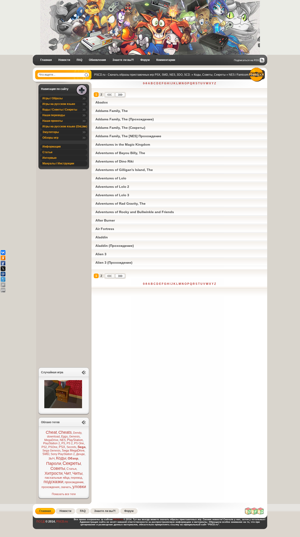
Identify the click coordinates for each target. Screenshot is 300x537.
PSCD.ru (62, 521)
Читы (77, 473)
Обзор (73, 458)
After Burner (105, 220)
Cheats (65, 432)
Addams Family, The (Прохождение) (124, 119)
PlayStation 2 (51, 443)
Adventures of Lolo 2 (112, 187)
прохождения (50, 487)
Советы (57, 468)
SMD (45, 454)
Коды (61, 458)
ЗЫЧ (52, 458)
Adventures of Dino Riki (114, 161)
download (53, 436)
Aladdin (101, 237)
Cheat (51, 432)
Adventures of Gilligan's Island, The (124, 170)
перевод (76, 477)
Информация (51, 146)
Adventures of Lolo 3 (112, 195)
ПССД (40, 521)
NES (63, 440)
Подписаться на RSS (246, 60)
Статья (71, 468)
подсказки (53, 481)
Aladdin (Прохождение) (114, 246)
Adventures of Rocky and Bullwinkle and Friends (134, 212)
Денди (80, 454)
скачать (66, 487)
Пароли (53, 463)
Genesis (74, 436)
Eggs (64, 436)
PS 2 (70, 443)
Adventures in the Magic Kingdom (122, 144)
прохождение (74, 482)
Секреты (72, 463)
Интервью (49, 157)
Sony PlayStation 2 (63, 454)
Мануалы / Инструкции (58, 163)
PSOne (52, 447)
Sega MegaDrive (73, 450)
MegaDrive (51, 440)
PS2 (44, 447)
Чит (67, 473)
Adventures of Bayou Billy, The (120, 153)
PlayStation (75, 440)
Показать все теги (64, 494)
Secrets (71, 447)
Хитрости (54, 473)
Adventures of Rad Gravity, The (120, 203)
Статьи (47, 152)
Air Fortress (104, 229)
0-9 (145, 83)
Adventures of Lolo (110, 178)
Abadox (101, 102)
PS (63, 443)
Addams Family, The (111, 111)
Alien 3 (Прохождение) (113, 262)
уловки (79, 486)
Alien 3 (100, 254)
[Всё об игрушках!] (254, 514)
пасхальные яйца (57, 477)
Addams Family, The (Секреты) (120, 128)
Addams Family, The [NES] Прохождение (128, 136)
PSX (62, 447)
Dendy (77, 432)
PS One (79, 443)
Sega (82, 447)
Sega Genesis (51, 450)
